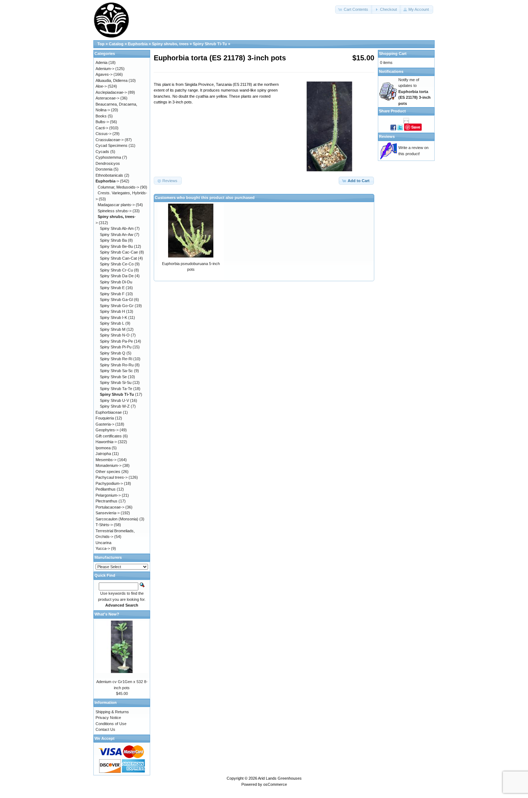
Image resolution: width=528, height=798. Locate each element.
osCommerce (275, 784)
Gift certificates (109, 436)
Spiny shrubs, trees (170, 44)
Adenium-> (105, 68)
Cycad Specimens (112, 145)
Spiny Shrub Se (113, 377)
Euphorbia (138, 44)
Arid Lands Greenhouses (280, 778)
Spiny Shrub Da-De (117, 276)
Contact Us (105, 729)
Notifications (391, 71)
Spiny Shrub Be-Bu (116, 246)
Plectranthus (106, 501)
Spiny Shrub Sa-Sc (116, 370)
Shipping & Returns (112, 712)
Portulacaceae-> (110, 507)
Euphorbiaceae (109, 412)
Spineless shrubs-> (114, 211)
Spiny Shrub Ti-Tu (210, 44)
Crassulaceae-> (110, 140)
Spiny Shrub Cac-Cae (119, 252)
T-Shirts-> (104, 525)
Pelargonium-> (108, 495)
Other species (108, 471)
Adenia (101, 62)
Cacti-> (102, 128)
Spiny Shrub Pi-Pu (115, 347)
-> (107, 181)
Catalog (116, 44)
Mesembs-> (106, 460)
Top (101, 44)
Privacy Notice (108, 717)
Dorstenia (104, 169)
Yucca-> (103, 548)
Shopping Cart (393, 53)
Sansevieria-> (108, 513)
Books (101, 116)
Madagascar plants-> (116, 205)
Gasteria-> (105, 424)
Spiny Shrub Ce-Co (117, 264)
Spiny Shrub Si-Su (115, 382)
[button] (353, 9)
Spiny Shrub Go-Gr (117, 305)
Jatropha (103, 453)
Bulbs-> (102, 122)
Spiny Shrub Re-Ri (116, 359)
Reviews (387, 136)
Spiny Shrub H (112, 311)
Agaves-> (104, 74)
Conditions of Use (111, 724)
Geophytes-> (107, 430)
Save (415, 127)
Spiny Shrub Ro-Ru (117, 365)
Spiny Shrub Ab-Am (117, 228)
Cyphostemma (108, 157)
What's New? (106, 614)
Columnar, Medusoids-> (118, 187)
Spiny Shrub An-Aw (116, 234)
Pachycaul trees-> (112, 477)
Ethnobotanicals (109, 175)
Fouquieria (105, 418)
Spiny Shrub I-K (113, 317)
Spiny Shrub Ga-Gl (116, 299)
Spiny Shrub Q (112, 353)
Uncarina (103, 542)
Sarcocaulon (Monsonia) (117, 519)
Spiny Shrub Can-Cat (118, 258)
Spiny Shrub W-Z (115, 406)
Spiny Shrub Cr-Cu (116, 270)
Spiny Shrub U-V (114, 400)
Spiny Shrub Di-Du (116, 282)
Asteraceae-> (107, 98)
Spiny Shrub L (112, 323)
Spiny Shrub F (112, 294)
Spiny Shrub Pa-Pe (116, 341)
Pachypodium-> (109, 483)
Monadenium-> (108, 465)
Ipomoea (103, 448)
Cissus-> (103, 133)
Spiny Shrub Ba (113, 240)
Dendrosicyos (108, 163)
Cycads (102, 151)
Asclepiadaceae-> (111, 92)
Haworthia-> (106, 442)
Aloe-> (101, 86)
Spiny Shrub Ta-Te (116, 388)
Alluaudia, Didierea (112, 80)
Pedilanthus (106, 489)
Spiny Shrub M (112, 329)
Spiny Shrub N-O (115, 335)
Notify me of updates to (414, 92)
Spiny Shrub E (112, 288)
